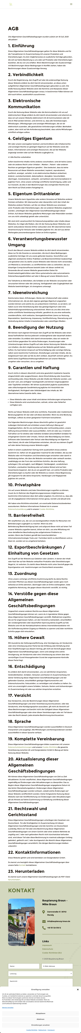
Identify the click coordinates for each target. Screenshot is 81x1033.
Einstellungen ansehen (40, 1025)
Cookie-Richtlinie (31, 1030)
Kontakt (22, 865)
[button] (78, 989)
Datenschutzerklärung (17, 509)
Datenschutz (42, 1030)
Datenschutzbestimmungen (20, 747)
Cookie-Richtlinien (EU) (52, 953)
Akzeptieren (40, 1013)
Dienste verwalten (8, 1007)
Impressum (51, 1030)
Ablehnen (40, 1019)
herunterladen (14, 880)
